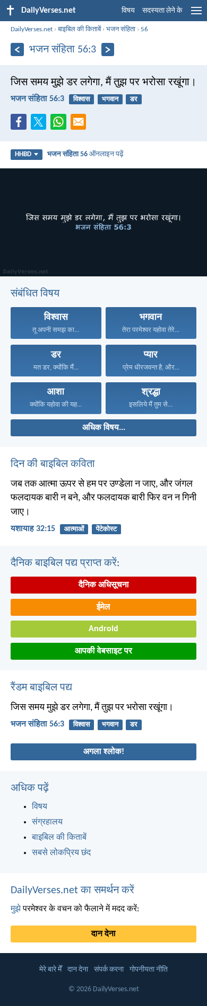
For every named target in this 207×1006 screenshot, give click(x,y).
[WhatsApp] (60, 122)
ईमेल (103, 607)
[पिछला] (17, 49)
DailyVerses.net (32, 29)
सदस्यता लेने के (162, 11)
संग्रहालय (47, 822)
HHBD (23, 154)
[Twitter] (41, 125)
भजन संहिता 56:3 (37, 99)
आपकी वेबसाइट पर (103, 651)
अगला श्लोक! (103, 752)
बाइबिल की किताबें (79, 29)
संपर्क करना (109, 970)
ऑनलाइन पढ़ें (85, 154)
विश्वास (81, 99)
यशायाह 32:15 (33, 529)
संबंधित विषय (35, 294)
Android (103, 629)
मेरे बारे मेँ (50, 970)
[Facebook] (21, 125)
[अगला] (108, 49)
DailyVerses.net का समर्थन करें (72, 890)
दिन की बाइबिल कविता (53, 464)
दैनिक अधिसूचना (104, 585)
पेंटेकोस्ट (106, 529)
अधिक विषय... (103, 428)
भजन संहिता (120, 29)
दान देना (103, 934)
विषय (128, 11)
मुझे (16, 909)
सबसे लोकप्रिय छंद (61, 853)
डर (133, 99)
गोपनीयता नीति (149, 970)
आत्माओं (74, 529)
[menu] (196, 15)
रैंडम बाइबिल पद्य (41, 687)
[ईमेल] (81, 125)
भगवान (110, 99)
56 (144, 29)
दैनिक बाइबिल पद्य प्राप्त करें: (65, 563)
